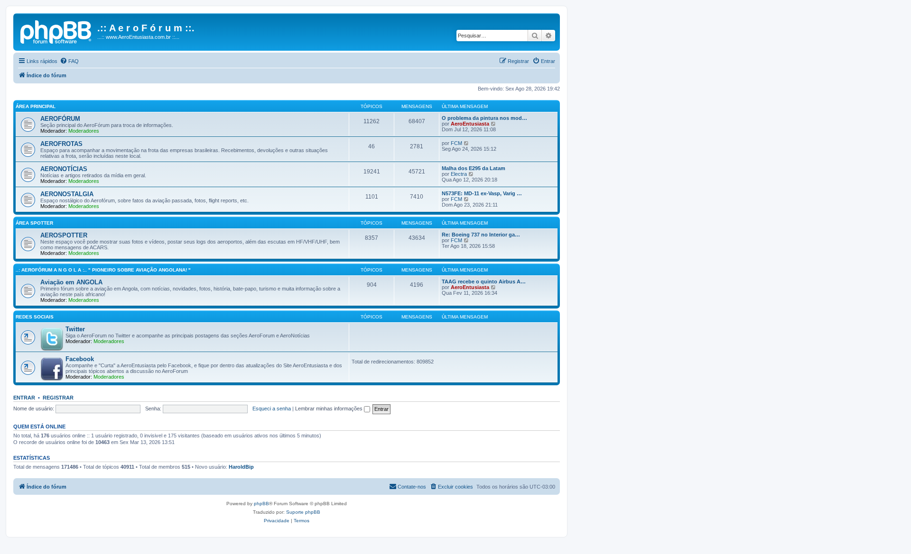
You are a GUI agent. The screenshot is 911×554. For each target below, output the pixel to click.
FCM (456, 143)
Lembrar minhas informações (329, 408)
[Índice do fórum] (56, 31)
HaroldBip (241, 467)
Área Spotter (34, 223)
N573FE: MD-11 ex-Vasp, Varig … (482, 193)
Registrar (58, 397)
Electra (459, 174)
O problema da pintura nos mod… (484, 118)
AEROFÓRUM (60, 118)
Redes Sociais (35, 316)
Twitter (75, 329)
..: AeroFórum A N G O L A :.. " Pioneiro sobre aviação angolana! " (103, 269)
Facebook (79, 359)
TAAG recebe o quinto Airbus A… (484, 281)
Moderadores (83, 131)
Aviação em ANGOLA (71, 282)
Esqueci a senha (271, 408)
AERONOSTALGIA (66, 194)
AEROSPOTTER (63, 235)
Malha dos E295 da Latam (473, 168)
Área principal (36, 106)
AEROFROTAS (61, 143)
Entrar (24, 397)
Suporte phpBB (303, 512)
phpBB (261, 503)
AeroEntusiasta (470, 124)
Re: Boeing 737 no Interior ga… (481, 234)
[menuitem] (69, 61)
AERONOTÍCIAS (63, 169)
